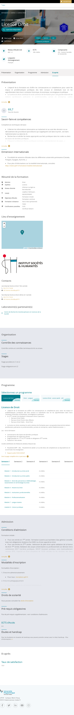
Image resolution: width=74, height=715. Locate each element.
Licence (13, 13)
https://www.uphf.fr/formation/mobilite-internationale (23, 166)
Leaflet (25, 248)
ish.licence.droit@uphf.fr (11, 290)
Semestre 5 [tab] (56, 461)
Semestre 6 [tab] (68, 461)
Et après (55, 72)
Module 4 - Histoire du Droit (14, 488)
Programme (32, 72)
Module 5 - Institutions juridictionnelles (17, 492)
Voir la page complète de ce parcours (13, 456)
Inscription (67, 1)
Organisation (19, 72)
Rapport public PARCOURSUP (16, 453)
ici (12, 639)
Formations (5, 13)
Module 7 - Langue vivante (13, 502)
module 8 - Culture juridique (14, 507)
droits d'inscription (27, 601)
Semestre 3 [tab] (31, 461)
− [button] (4, 226)
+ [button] (4, 223)
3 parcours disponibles (13, 29)
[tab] (10, 398)
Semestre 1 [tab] (5, 461)
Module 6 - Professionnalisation (15, 497)
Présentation (6, 72)
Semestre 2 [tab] (18, 461)
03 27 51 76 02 (8, 297)
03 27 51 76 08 (8, 288)
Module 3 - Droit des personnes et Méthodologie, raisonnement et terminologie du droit (20, 482)
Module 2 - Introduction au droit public (17, 476)
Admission (44, 72)
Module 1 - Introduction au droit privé (17, 471)
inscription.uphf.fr (22, 577)
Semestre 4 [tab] (43, 461)
